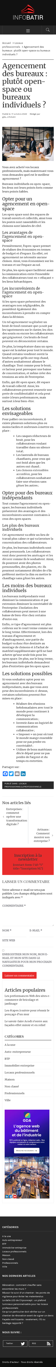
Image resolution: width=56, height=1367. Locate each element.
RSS (34, 1343)
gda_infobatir (9, 117)
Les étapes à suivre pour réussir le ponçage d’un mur (27, 1012)
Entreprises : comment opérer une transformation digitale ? (16, 816)
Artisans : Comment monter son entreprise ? (42, 835)
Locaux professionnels (20, 1072)
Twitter (9, 1343)
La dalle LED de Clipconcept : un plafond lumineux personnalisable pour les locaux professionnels (25, 1304)
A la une (10, 1045)
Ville (8, 1100)
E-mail (36, 930)
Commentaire (14, 905)
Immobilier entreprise (19, 1065)
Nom (6, 930)
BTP (7, 1058)
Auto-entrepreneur (18, 1051)
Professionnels (32, 786)
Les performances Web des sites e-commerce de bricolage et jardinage (27, 999)
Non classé (12, 1086)
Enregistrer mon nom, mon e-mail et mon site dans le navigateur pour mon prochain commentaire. (27, 960)
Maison (10, 1079)
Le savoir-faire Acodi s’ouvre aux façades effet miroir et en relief (26, 1023)
